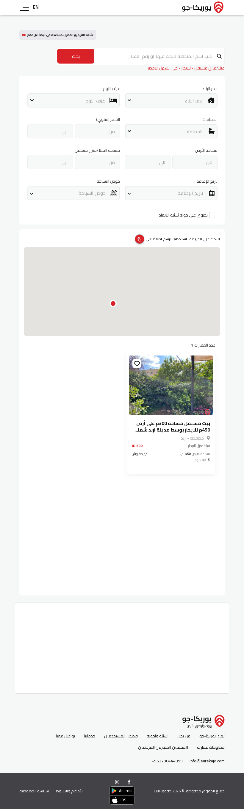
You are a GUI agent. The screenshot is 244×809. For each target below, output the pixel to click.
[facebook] (129, 782)
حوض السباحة (108, 181)
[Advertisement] (122, 646)
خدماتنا (89, 736)
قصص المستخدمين (121, 736)
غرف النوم (111, 89)
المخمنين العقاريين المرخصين (163, 747)
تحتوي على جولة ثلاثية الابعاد (183, 215)
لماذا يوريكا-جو (212, 736)
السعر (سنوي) (108, 119)
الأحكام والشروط (69, 790)
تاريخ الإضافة (207, 181)
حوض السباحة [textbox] (92, 193)
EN (36, 6)
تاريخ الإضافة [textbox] (190, 193)
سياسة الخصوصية (34, 790)
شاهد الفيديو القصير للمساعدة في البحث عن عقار (60, 35)
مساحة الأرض (206, 150)
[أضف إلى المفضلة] (136, 363)
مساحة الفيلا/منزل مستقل (97, 150)
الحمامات (210, 119)
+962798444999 (167, 761)
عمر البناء (210, 89)
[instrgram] (117, 782)
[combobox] (171, 100)
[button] (113, 303)
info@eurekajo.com (207, 761)
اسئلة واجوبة (157, 736)
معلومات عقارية (211, 747)
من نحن (183, 736)
